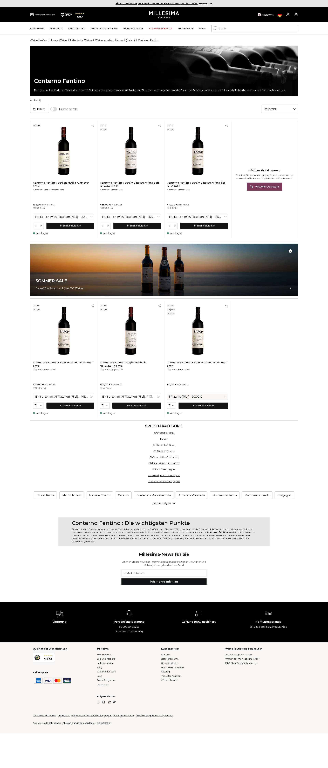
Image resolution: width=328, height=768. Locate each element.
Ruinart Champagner (164, 469)
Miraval (164, 439)
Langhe (114, 369)
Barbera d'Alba (51, 189)
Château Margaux (164, 432)
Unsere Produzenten (44, 715)
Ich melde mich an (164, 581)
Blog (99, 675)
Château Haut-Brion (164, 445)
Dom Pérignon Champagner (164, 475)
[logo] (164, 15)
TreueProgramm (106, 680)
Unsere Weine (58, 40)
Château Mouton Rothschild (164, 463)
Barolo (114, 189)
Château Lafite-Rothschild (164, 457)
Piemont (37, 189)
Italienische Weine (81, 40)
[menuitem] (37, 28)
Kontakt (165, 654)
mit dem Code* (157, 3)
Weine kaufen (38, 40)
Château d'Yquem (164, 451)
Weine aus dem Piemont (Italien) (115, 40)
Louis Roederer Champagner (164, 481)
